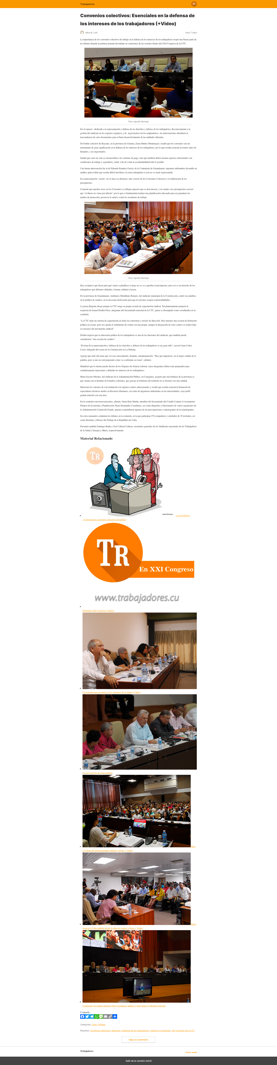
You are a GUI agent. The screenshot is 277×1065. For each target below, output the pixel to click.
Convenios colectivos (100, 1030)
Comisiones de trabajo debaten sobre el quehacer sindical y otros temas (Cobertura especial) (124, 1005)
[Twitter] (87, 1017)
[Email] (105, 1017)
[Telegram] (91, 1017)
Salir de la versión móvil (138, 1060)
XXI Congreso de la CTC (183, 1030)
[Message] (101, 1017)
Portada (101, 1024)
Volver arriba (191, 1052)
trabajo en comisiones (160, 1030)
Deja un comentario (138, 1039)
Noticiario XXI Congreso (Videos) (98, 610)
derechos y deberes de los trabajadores (130, 1030)
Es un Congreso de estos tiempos (98, 772)
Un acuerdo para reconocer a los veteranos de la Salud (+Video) (112, 692)
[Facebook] (82, 1017)
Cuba (94, 1024)
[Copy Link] (110, 1017)
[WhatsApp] (96, 1017)
